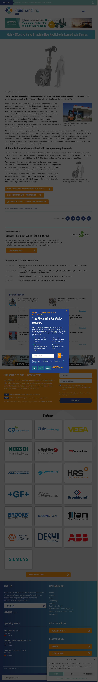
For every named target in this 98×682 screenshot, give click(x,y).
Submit (60, 355)
